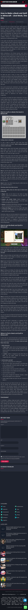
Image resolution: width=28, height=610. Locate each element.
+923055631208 (23, 594)
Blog (5, 11)
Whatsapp (24, 24)
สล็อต (20, 600)
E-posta (2, 445)
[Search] (26, 6)
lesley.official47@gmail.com (10, 594)
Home (2, 11)
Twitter (8, 24)
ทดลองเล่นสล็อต (7, 603)
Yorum (2, 424)
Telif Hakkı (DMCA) (21, 597)
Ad (1, 440)
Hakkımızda (4, 597)
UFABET (14, 598)
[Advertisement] (14, 487)
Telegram (19, 24)
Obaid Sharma (12, 21)
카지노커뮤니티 (10, 600)
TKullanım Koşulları (4, 598)
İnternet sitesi (3, 451)
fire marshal (5, 601)
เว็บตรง (10, 598)
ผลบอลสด (4, 604)
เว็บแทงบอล (15, 600)
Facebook (3, 24)
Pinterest (14, 24)
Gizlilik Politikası (14, 597)
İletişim (9, 597)
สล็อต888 (13, 601)
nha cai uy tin (20, 603)
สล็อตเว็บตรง (18, 598)
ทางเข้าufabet (22, 601)
